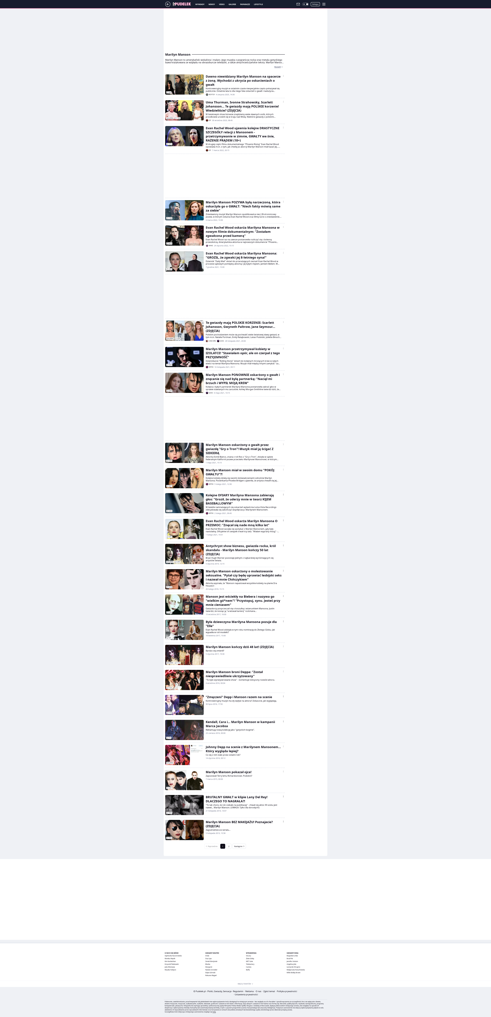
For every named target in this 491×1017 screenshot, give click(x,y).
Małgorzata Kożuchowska (296, 970)
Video (222, 4)
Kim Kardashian (170, 961)
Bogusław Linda (292, 956)
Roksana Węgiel (211, 975)
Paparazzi (245, 4)
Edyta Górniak (210, 972)
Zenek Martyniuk (211, 961)
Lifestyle (258, 4)
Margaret (208, 967)
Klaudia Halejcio (170, 970)
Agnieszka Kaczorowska (173, 956)
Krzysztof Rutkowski (172, 964)
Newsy (212, 4)
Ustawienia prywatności (246, 994)
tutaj (214, 1012)
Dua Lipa (208, 958)
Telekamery (250, 964)
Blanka (207, 964)
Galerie (232, 4)
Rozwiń (277, 67)
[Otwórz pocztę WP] (298, 4)
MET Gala (249, 961)
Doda (207, 956)
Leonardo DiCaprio (293, 967)
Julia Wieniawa (170, 967)
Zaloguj (315, 4)
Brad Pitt (290, 958)
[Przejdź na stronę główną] (167, 6)
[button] (305, 4)
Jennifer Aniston (292, 961)
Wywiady (199, 4)
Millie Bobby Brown (293, 972)
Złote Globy (250, 958)
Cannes (248, 967)
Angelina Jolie (291, 964)
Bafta (248, 970)
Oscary (248, 956)
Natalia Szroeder (211, 970)
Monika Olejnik (170, 958)
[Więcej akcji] (283, 75)
